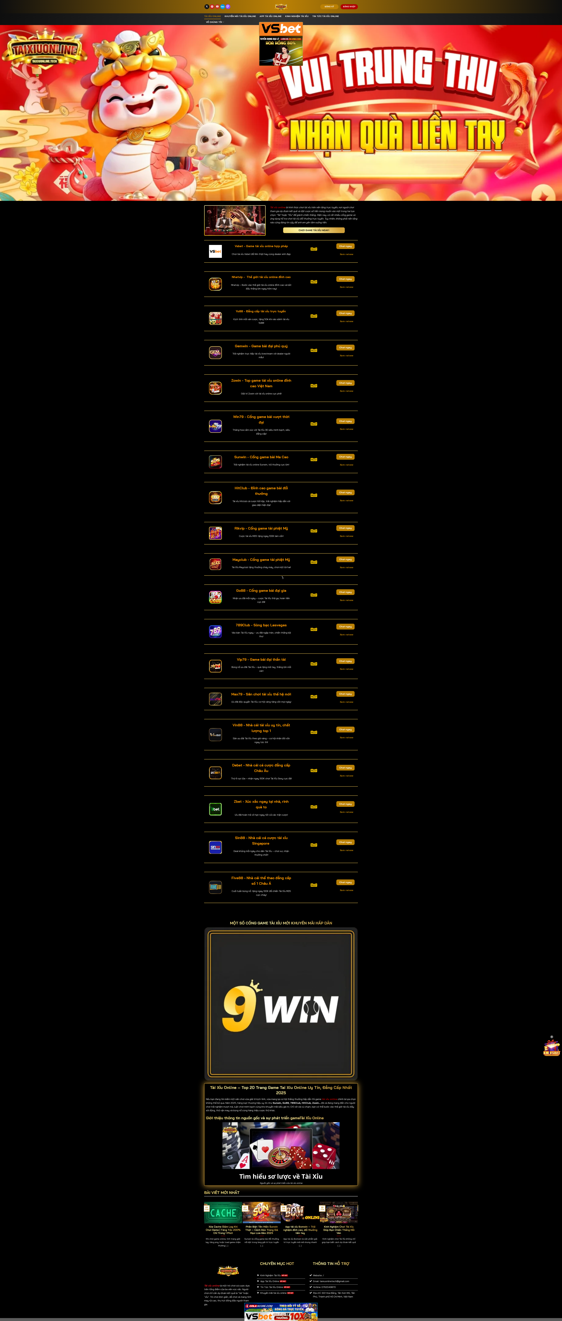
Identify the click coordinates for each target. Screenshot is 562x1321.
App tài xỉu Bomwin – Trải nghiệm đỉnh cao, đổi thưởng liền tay (300, 1229)
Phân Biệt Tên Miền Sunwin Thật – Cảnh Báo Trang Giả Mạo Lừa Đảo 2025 (261, 1229)
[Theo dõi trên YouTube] (217, 6)
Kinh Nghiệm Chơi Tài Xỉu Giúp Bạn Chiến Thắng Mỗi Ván (338, 1229)
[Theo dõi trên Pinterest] (212, 6)
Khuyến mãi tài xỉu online (240, 16)
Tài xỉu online (212, 16)
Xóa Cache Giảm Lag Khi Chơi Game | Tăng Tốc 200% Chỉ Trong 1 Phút (223, 1229)
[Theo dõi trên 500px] (222, 6)
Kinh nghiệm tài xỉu (296, 16)
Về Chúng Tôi (214, 22)
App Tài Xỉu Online (270, 16)
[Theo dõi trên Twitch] (228, 6)
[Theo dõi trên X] (206, 6)
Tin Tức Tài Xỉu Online (325, 16)
